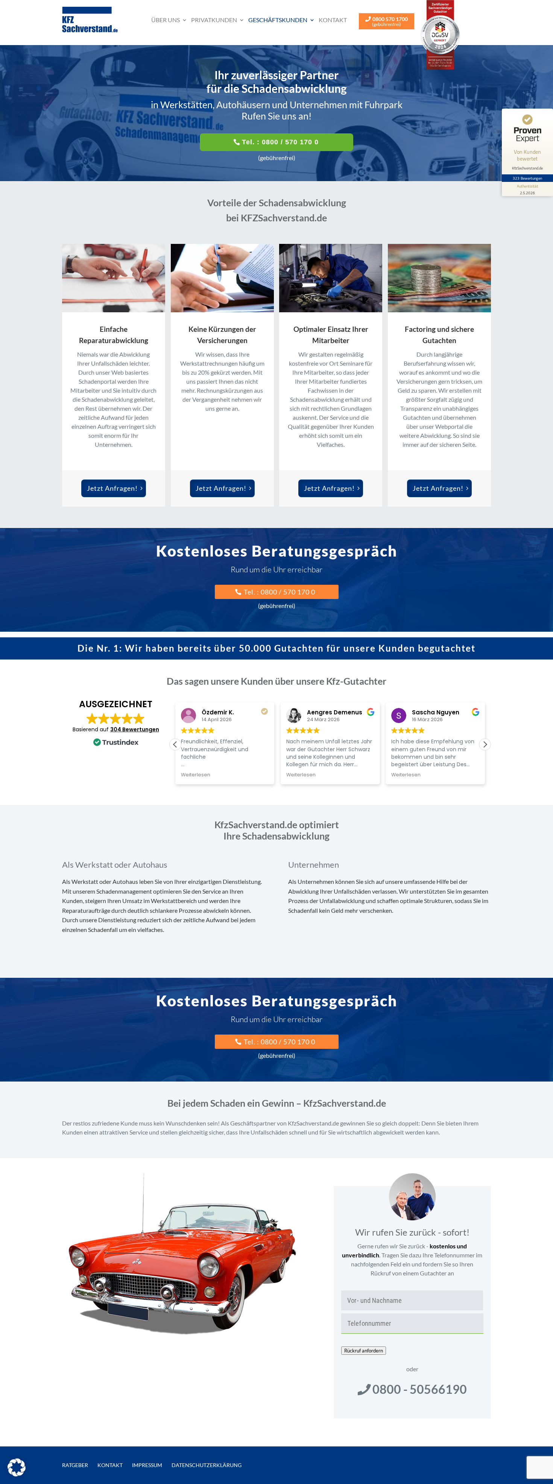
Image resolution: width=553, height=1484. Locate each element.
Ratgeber (75, 1465)
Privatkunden (214, 19)
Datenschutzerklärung (207, 1465)
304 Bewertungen (134, 729)
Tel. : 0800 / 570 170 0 (280, 142)
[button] (485, 744)
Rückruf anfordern (363, 1351)
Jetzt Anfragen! (112, 488)
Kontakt (333, 19)
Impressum (147, 1465)
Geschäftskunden (277, 19)
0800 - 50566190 (419, 1389)
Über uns (165, 19)
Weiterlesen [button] (195, 774)
